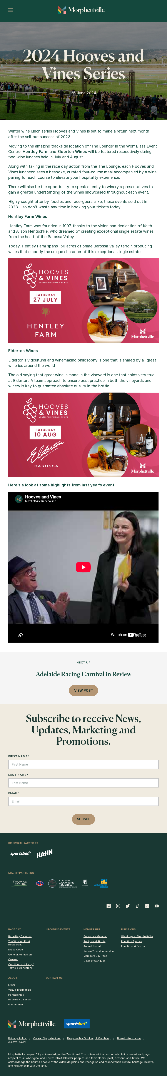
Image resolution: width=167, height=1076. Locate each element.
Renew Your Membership (99, 951)
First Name (18, 756)
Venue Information (19, 989)
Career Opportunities (46, 1038)
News (11, 984)
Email (14, 793)
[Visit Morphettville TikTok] (137, 906)
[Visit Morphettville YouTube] (155, 906)
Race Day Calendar (20, 936)
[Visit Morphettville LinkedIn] (147, 906)
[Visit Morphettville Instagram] (118, 906)
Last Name (18, 774)
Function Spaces (131, 941)
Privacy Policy (17, 1038)
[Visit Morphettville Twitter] (128, 906)
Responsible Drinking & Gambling (88, 1038)
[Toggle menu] (10, 10)
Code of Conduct (94, 960)
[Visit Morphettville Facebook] (110, 906)
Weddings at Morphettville (137, 936)
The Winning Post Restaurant (19, 943)
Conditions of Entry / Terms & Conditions (20, 966)
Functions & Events (133, 946)
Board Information (129, 1038)
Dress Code (15, 949)
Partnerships (16, 994)
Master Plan (15, 1004)
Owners (13, 959)
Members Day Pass (95, 955)
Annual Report (92, 946)
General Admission (20, 954)
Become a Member (95, 936)
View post (83, 690)
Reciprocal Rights (94, 941)
